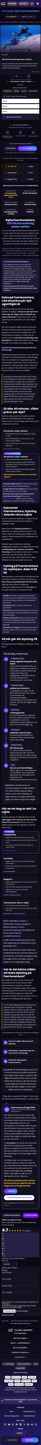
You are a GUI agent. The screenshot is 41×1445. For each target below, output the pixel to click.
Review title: (7, 1286)
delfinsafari (8, 924)
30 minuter (8, 914)
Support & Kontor (20, 1352)
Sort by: (5, 1261)
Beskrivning (10, 148)
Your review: (7, 1293)
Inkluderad (12, 173)
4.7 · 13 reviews (26, 148)
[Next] (29, 76)
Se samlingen (26, 1089)
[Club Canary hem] (21, 1330)
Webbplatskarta (29, 1416)
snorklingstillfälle (9, 498)
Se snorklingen (9, 871)
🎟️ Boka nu (11, 1191)
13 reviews (29, 17)
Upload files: (20, 1304)
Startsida (12, 4)
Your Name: (6, 1273)
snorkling (28, 1171)
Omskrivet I (20, 1357)
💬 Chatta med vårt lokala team (19, 1197)
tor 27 (24, 91)
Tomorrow (7, 91)
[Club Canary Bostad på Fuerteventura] (3, 3)
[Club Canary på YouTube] (9, 1424)
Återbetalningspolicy (11, 1416)
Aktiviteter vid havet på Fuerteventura (24, 1321)
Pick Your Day (20, 88)
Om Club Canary (20, 1348)
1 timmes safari (19, 914)
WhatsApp (21, 1099)
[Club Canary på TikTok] (12, 1424)
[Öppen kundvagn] (37, 3)
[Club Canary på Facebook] (16, 1424)
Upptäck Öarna (19, 1338)
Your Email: (6, 1279)
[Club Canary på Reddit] (32, 1424)
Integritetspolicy (29, 1411)
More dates (33, 91)
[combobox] (20, 96)
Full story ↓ (20, 84)
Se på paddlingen (10, 850)
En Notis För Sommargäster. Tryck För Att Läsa (20, 1401)
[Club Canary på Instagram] (5, 1424)
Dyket (31, 166)
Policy (31, 179)
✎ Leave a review (30, 1215)
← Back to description (11, 1215)
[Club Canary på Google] (35, 1424)
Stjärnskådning (17, 940)
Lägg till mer (12, 179)
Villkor (12, 1411)
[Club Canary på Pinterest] (28, 1424)
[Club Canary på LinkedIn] (20, 1424)
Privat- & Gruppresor (19, 1343)
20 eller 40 (12, 166)
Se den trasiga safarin (12, 895)
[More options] (33, 3)
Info (31, 173)
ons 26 (16, 91)
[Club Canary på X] (24, 1424)
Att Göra (23, 4)
